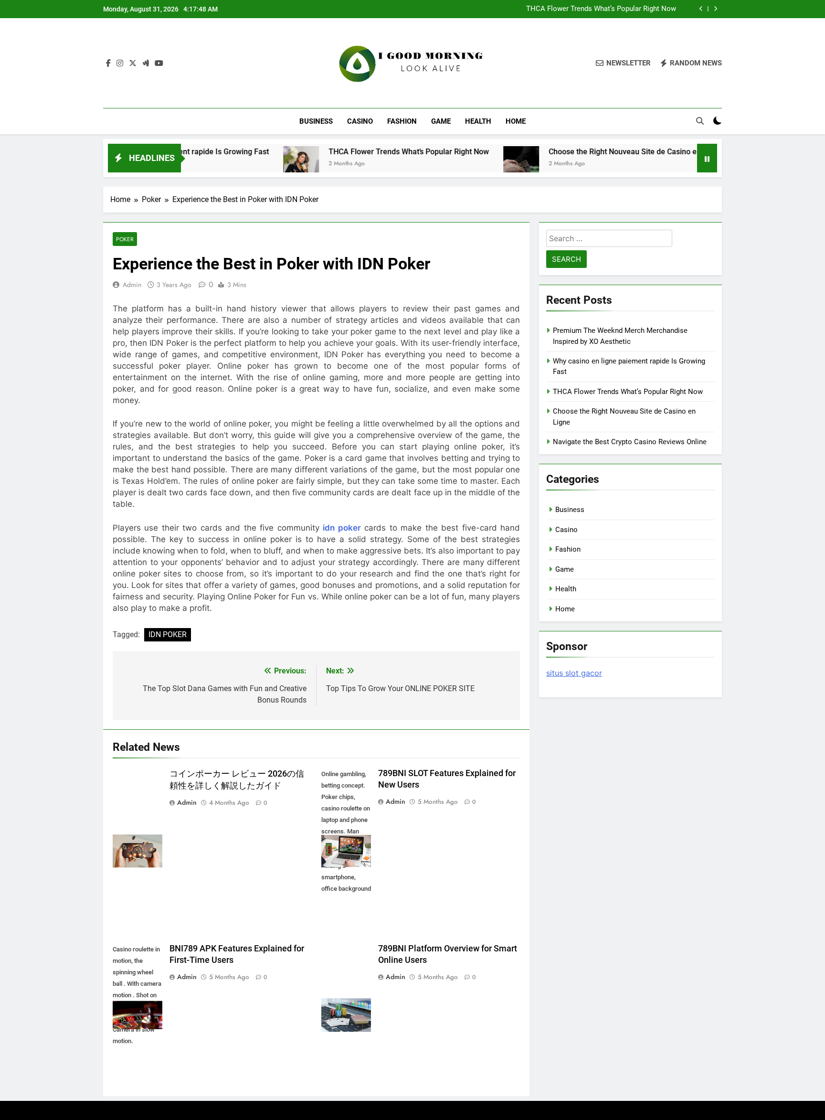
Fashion (402, 121)
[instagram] (120, 63)
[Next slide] (715, 9)
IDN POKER (167, 634)
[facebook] (108, 63)
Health (478, 121)
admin (132, 284)
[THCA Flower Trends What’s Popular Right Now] (262, 164)
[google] (145, 63)
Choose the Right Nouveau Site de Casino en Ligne (596, 151)
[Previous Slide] (701, 9)
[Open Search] (700, 121)
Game (441, 121)
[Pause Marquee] (707, 158)
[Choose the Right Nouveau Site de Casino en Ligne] (482, 164)
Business (316, 121)
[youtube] (159, 63)
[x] (132, 63)
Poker (125, 239)
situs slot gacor (574, 673)
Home (516, 121)
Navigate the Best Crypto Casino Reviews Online (630, 441)
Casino (360, 121)
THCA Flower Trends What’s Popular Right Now (601, 9)
